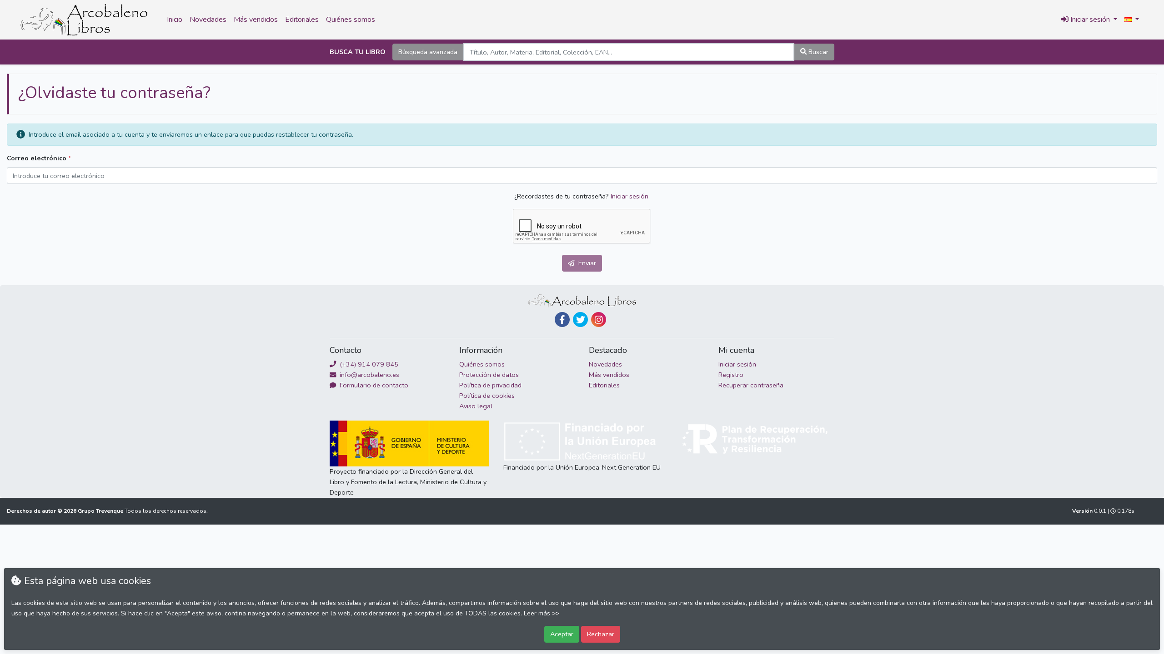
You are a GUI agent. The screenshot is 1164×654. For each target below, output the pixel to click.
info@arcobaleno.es (368, 374)
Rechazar (600, 634)
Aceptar (561, 634)
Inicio (174, 20)
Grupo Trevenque (101, 511)
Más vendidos (256, 20)
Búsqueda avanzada (427, 51)
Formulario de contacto (373, 385)
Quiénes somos (350, 20)
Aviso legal (475, 406)
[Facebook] (562, 319)
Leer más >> (541, 613)
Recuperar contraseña (750, 385)
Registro (730, 374)
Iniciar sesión (629, 196)
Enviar (586, 263)
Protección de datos (489, 374)
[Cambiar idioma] (1132, 20)
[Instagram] (598, 319)
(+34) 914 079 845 (368, 364)
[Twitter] (580, 319)
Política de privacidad (490, 385)
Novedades (208, 20)
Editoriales (302, 20)
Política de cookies (487, 395)
